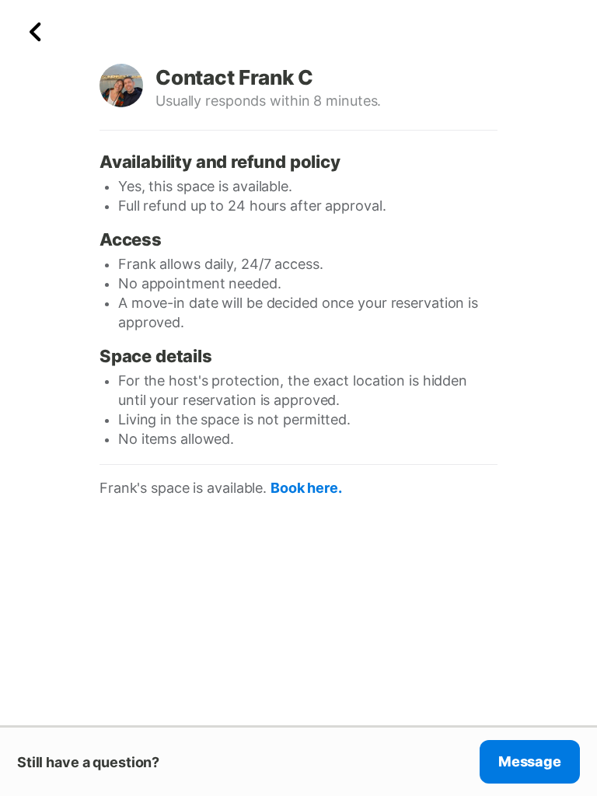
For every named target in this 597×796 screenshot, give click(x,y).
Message (529, 761)
